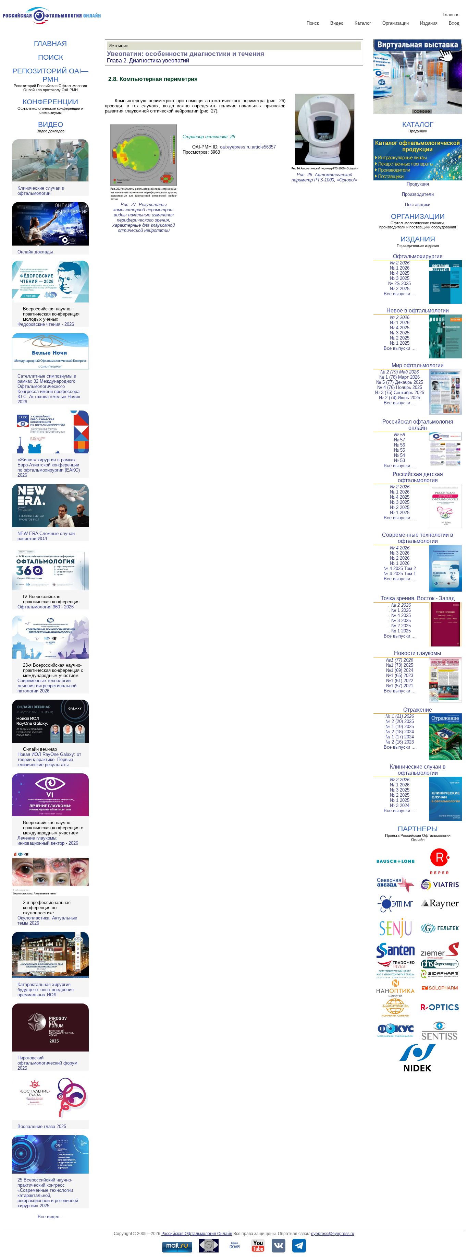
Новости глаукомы (417, 653)
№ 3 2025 (399, 278)
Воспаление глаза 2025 (41, 1126)
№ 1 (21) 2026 (399, 716)
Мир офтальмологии (418, 365)
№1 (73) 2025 (399, 665)
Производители (418, 194)
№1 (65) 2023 (399, 675)
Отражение (417, 710)
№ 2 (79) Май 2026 (399, 372)
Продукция (418, 184)
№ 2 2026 (399, 262)
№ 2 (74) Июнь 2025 (399, 397)
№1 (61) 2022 (399, 680)
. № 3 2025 (400, 620)
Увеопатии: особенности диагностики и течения (185, 53)
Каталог (363, 23)
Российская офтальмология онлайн (417, 425)
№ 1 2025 (399, 343)
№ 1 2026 (399, 268)
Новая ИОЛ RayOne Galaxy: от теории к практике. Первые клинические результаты (49, 759)
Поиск (313, 23)
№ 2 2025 (399, 288)
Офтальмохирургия (418, 256)
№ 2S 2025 (399, 283)
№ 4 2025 (399, 273)
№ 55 (399, 450)
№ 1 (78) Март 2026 (399, 377)
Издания (429, 23)
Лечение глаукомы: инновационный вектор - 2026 (47, 840)
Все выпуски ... (400, 293)
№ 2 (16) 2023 (399, 742)
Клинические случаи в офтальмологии (40, 191)
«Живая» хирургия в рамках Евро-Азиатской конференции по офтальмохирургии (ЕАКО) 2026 (48, 467)
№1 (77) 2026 (399, 660)
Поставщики (417, 204)
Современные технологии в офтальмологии (417, 538)
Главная (451, 14)
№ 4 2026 (399, 547)
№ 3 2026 (399, 553)
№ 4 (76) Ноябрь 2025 (399, 387)
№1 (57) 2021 (399, 685)
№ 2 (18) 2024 (399, 731)
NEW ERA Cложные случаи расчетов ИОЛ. (46, 536)
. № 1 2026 (400, 610)
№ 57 (399, 439)
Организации (395, 23)
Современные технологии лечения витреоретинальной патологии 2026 (46, 685)
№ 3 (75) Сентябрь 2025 (399, 392)
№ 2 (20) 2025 (399, 721)
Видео (336, 23)
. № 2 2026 (400, 605)
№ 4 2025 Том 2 (399, 568)
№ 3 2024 (399, 805)
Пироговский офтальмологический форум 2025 (47, 1063)
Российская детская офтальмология (418, 477)
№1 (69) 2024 (399, 670)
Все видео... (50, 1216)
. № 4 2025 (400, 615)
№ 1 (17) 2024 (399, 736)
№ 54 (399, 455)
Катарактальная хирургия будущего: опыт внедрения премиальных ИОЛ (45, 989)
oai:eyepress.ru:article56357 (248, 147)
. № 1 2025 (400, 630)
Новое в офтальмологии (417, 310)
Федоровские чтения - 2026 (45, 324)
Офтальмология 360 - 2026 (45, 606)
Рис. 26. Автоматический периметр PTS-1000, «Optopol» (324, 177)
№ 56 (399, 445)
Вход (454, 23)
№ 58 (399, 434)
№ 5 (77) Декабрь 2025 (399, 382)
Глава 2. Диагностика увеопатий (148, 60)
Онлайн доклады (35, 251)
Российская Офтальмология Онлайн (196, 1233)
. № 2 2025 (400, 625)
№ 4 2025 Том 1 (399, 573)
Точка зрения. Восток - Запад (418, 598)
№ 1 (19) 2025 (399, 726)
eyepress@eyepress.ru (332, 1233)
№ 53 (399, 460)
